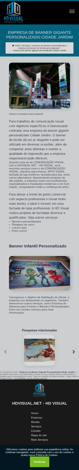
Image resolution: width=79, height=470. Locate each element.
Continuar (39, 461)
